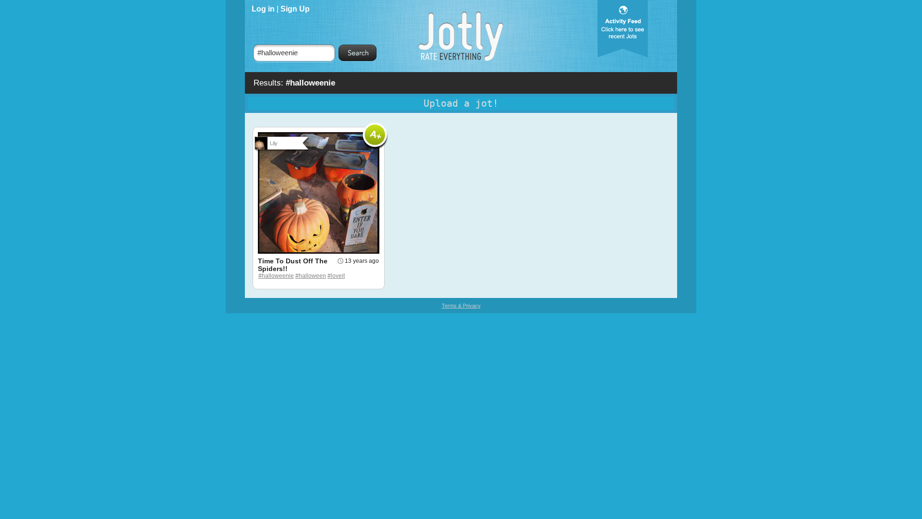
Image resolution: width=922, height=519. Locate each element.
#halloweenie (276, 275)
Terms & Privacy (461, 306)
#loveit (336, 275)
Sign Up (295, 9)
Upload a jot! (461, 103)
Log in (263, 9)
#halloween (310, 275)
